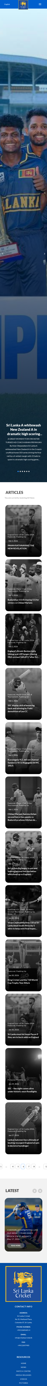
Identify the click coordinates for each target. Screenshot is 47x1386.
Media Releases (23, 1375)
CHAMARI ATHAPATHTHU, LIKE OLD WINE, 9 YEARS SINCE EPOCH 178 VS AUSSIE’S (22, 1233)
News (23, 1367)
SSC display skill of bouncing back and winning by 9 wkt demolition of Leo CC (21, 708)
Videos (23, 1379)
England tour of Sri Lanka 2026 (21, 535)
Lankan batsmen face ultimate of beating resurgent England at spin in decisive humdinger (23, 1142)
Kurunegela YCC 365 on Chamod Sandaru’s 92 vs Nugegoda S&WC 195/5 (23, 762)
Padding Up (21, 537)
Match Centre (23, 1371)
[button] (44, 253)
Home (23, 1363)
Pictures (23, 1383)
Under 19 (12, 914)
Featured (11, 537)
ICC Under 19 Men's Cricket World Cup (21, 910)
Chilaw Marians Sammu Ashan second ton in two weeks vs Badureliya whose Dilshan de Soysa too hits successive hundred (22, 820)
